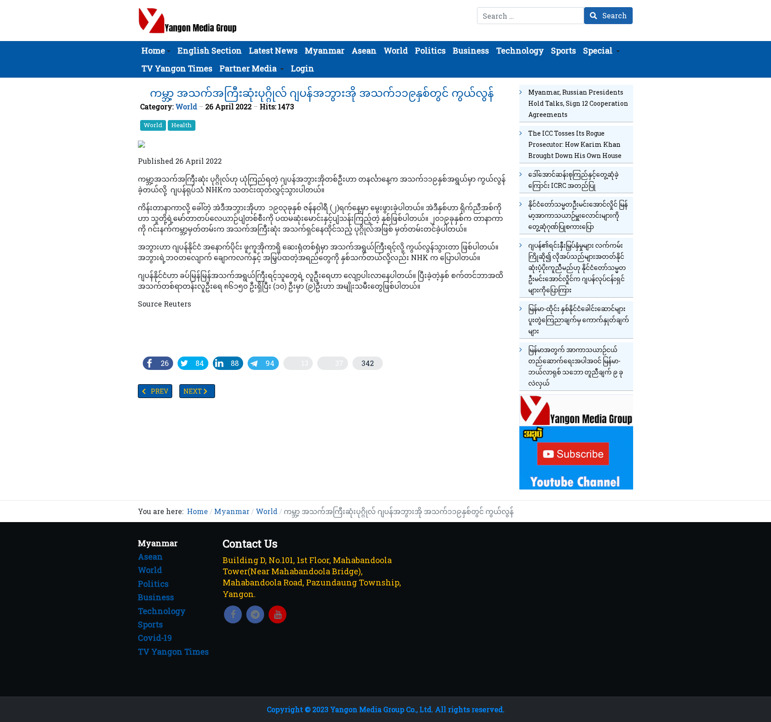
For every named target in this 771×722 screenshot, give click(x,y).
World (186, 106)
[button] (156, 50)
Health (181, 125)
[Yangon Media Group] (187, 20)
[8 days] (576, 440)
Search (614, 15)
